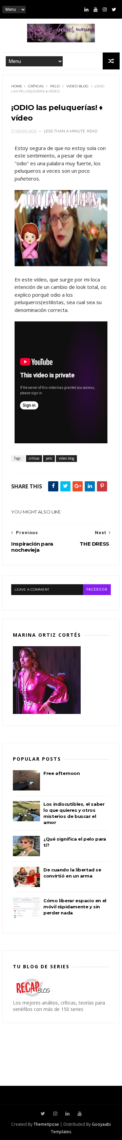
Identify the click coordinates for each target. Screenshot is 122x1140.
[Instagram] (105, 9)
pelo (55, 86)
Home (16, 86)
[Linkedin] (86, 9)
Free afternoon (61, 773)
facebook (96, 589)
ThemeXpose (46, 1124)
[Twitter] (114, 9)
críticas (35, 86)
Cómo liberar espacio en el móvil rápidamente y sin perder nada (74, 906)
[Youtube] (96, 9)
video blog (77, 86)
